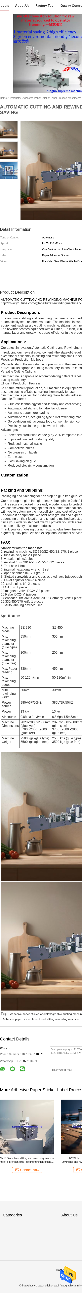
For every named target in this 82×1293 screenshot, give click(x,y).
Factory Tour (45, 5)
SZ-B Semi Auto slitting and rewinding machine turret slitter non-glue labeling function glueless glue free (27, 1160)
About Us (22, 5)
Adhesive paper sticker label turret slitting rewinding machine (41, 1019)
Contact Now (29, 1170)
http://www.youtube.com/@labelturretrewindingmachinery (41, 303)
